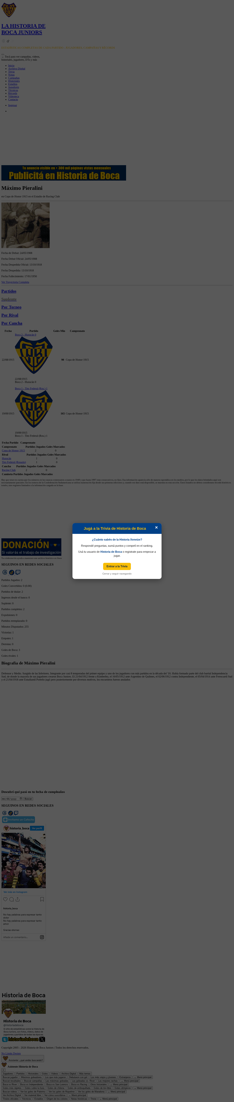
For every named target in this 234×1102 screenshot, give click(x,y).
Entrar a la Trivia (117, 566)
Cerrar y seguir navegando (117, 573)
